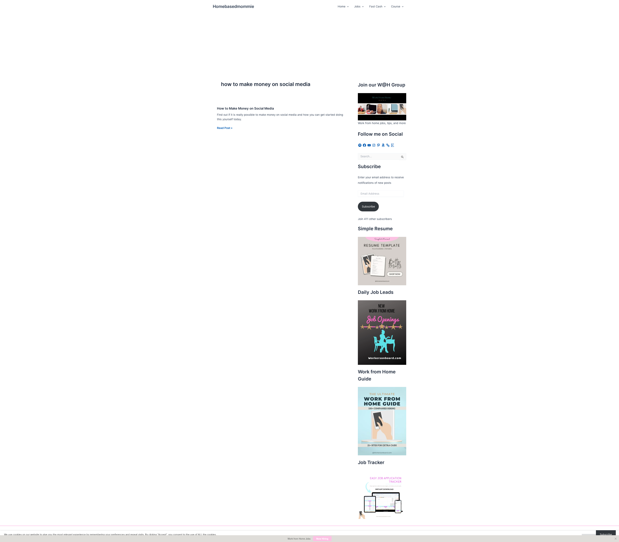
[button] (347, 6)
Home (341, 6)
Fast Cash (375, 6)
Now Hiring (322, 538)
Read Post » (224, 128)
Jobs (357, 6)
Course (395, 6)
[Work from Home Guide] (382, 421)
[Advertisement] (309, 37)
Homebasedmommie (233, 6)
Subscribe (368, 206)
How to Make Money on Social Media (245, 108)
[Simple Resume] (382, 260)
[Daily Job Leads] (382, 332)
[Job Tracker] (382, 494)
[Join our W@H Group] (382, 106)
